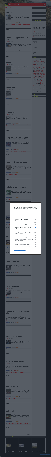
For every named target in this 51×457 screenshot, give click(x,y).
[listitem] (25, 217)
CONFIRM (19, 250)
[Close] (39, 204)
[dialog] (25, 228)
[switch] (35, 219)
